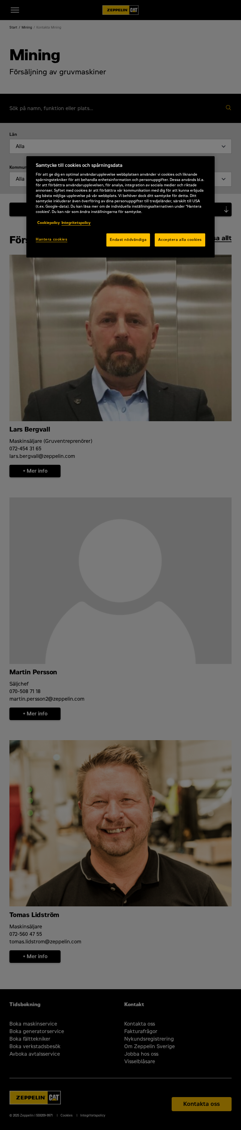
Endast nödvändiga (128, 239)
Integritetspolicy (76, 222)
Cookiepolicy (48, 222)
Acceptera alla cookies (180, 239)
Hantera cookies (51, 239)
